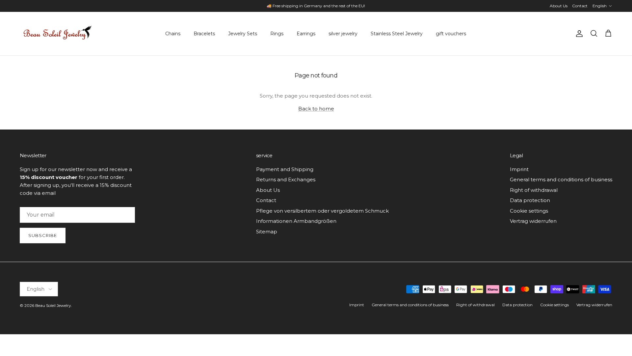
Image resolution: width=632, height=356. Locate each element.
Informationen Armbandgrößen (296, 221)
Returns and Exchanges (285, 179)
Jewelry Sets (242, 34)
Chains (172, 34)
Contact (580, 5)
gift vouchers (451, 34)
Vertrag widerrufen (533, 221)
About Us (558, 5)
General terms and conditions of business (561, 179)
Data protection (530, 200)
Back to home (316, 108)
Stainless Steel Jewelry (397, 34)
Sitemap (266, 231)
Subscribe (42, 235)
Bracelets (204, 34)
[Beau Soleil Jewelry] (57, 33)
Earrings (306, 34)
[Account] (578, 34)
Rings (276, 34)
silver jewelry (343, 34)
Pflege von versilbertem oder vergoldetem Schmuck (322, 211)
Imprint (519, 169)
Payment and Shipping (284, 169)
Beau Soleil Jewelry (53, 305)
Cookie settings (529, 211)
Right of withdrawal (534, 190)
